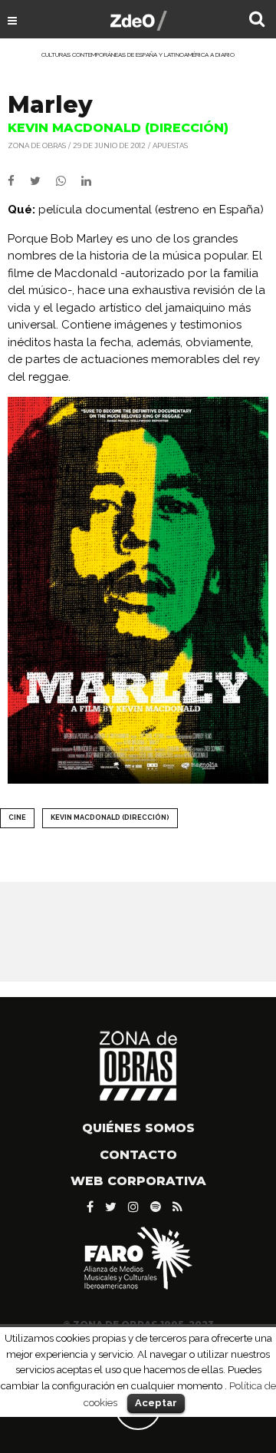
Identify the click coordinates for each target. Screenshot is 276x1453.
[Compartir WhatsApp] (67, 181)
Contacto (138, 1155)
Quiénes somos (138, 1128)
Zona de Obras (37, 145)
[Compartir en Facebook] (19, 181)
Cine (17, 817)
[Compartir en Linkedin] (92, 181)
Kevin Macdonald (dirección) (110, 817)
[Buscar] (256, 21)
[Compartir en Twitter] (43, 181)
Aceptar (156, 1402)
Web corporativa (138, 1181)
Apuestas (170, 145)
